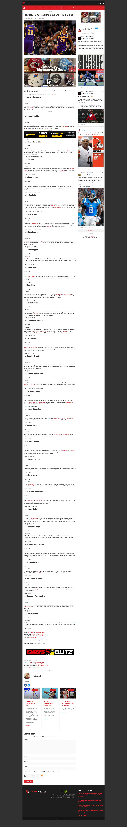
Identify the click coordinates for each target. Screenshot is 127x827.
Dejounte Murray (31, 402)
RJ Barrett (72, 450)
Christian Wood (42, 573)
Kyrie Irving (48, 226)
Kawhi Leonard (61, 151)
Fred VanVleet (57, 434)
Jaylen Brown (53, 205)
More (80, 8)
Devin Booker (31, 276)
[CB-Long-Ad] (50, 654)
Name (25, 756)
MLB (36, 8)
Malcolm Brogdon (39, 241)
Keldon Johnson (41, 402)
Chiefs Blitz (84, 38)
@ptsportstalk (32, 637)
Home (24, 8)
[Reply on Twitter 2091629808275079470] (79, 227)
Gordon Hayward (40, 469)
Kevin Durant (64, 225)
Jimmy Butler (58, 294)
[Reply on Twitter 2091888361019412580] (79, 169)
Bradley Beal (37, 589)
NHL (50, 8)
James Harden (34, 223)
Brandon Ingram (30, 500)
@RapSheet (96, 134)
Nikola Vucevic (36, 486)
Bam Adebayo (67, 294)
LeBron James (72, 106)
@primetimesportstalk (34, 667)
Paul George (70, 151)
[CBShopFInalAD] (50, 86)
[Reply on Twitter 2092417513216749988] (79, 88)
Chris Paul (71, 276)
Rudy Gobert (62, 170)
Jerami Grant (72, 623)
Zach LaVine (34, 518)
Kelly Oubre (36, 331)
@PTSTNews (31, 632)
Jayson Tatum (58, 207)
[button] (103, 8)
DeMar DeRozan (69, 402)
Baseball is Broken (82, 815)
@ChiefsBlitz (91, 38)
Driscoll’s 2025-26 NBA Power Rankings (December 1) (68, 703)
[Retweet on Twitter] (80, 36)
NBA (43, 8)
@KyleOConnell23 (43, 640)
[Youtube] (103, 3)
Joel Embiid (56, 125)
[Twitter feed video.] (91, 116)
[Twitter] (98, 3)
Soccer (65, 8)
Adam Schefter (85, 174)
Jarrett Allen (57, 418)
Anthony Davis (29, 107)
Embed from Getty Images (39, 643)
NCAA (57, 8)
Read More (28, 725)
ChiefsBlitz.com (91, 236)
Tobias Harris (65, 126)
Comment (26, 739)
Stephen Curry (65, 331)
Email (25, 761)
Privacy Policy (75, 818)
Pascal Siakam (66, 434)
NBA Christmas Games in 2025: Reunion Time (48, 703)
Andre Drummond (65, 418)
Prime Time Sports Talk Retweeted (87, 36)
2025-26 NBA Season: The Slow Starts (30, 703)
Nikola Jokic (27, 258)
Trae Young (34, 347)
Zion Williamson (40, 500)
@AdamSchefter (89, 134)
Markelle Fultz (32, 484)
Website (26, 766)
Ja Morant (53, 365)
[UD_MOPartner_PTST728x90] (50, 137)
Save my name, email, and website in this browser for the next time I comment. (43, 771)
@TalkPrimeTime (40, 632)
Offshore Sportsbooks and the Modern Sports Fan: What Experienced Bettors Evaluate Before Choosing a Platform (90, 795)
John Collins (27, 347)
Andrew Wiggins (44, 331)
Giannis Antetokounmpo (34, 188)
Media (73, 8)
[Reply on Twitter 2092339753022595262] (79, 124)
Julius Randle (64, 450)
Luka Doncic (36, 313)
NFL (29, 8)
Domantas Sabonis (28, 241)
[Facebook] (100, 3)
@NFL (87, 130)
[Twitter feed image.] (91, 70)
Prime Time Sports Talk (37, 634)
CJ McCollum (32, 384)
